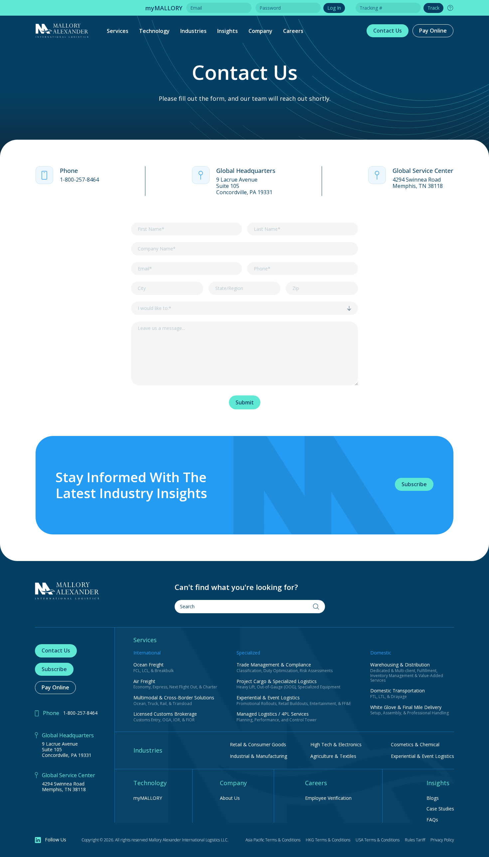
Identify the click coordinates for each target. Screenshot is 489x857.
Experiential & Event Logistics (422, 756)
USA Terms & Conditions (378, 840)
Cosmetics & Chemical (415, 744)
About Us (230, 798)
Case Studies (440, 809)
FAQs (432, 820)
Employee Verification (328, 798)
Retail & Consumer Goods (258, 744)
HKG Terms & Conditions (328, 840)
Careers (293, 31)
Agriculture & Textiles (333, 756)
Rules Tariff (415, 840)
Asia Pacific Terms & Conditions (272, 840)
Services (117, 31)
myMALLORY (147, 798)
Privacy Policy (442, 840)
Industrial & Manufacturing (258, 756)
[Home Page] (67, 591)
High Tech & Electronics (336, 744)
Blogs (432, 798)
